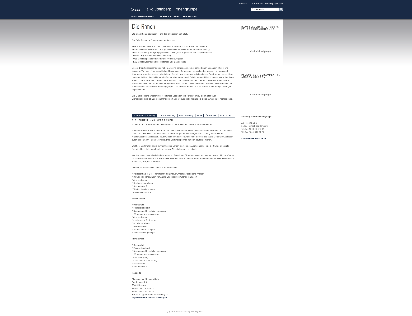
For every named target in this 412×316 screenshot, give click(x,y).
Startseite (243, 3)
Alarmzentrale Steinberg (144, 115)
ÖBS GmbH (211, 115)
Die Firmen (190, 16)
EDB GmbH (225, 115)
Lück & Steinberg (167, 115)
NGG (199, 115)
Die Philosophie (169, 16)
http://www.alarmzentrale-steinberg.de (149, 298)
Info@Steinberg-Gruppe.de (253, 138)
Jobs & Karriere (256, 3)
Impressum (278, 3)
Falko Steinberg (186, 115)
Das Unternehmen (142, 16)
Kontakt (268, 3)
